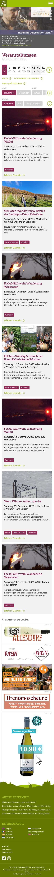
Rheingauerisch (38, 831)
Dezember (24, 92)
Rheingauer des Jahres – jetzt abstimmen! (19, 802)
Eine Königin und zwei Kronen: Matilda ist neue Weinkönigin (26, 806)
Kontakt (5, 846)
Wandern (8, 103)
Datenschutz (7, 852)
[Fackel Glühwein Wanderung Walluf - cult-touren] (27, 121)
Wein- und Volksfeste (12, 83)
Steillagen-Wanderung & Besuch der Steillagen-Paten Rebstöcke (24, 212)
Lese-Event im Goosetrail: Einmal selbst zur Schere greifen (25, 813)
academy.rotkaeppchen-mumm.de (16, 45)
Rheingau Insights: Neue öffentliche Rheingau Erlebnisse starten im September (27, 810)
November (9, 92)
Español (9, 834)
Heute (5, 78)
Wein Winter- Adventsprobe (22, 501)
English (8, 828)
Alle (19, 103)
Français (9, 831)
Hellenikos (10, 837)
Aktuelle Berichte (15, 797)
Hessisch (35, 834)
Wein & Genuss (33, 103)
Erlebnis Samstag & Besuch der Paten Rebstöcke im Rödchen (23, 357)
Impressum (6, 849)
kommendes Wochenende (26, 78)
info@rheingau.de (19, 874)
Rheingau (3, 3)
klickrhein (6, 870)
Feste (7, 532)
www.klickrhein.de (34, 874)
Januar (37, 92)
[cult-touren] (27, 266)
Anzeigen (49, 103)
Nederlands (36, 828)
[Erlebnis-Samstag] (27, 339)
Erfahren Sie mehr (12, 175)
